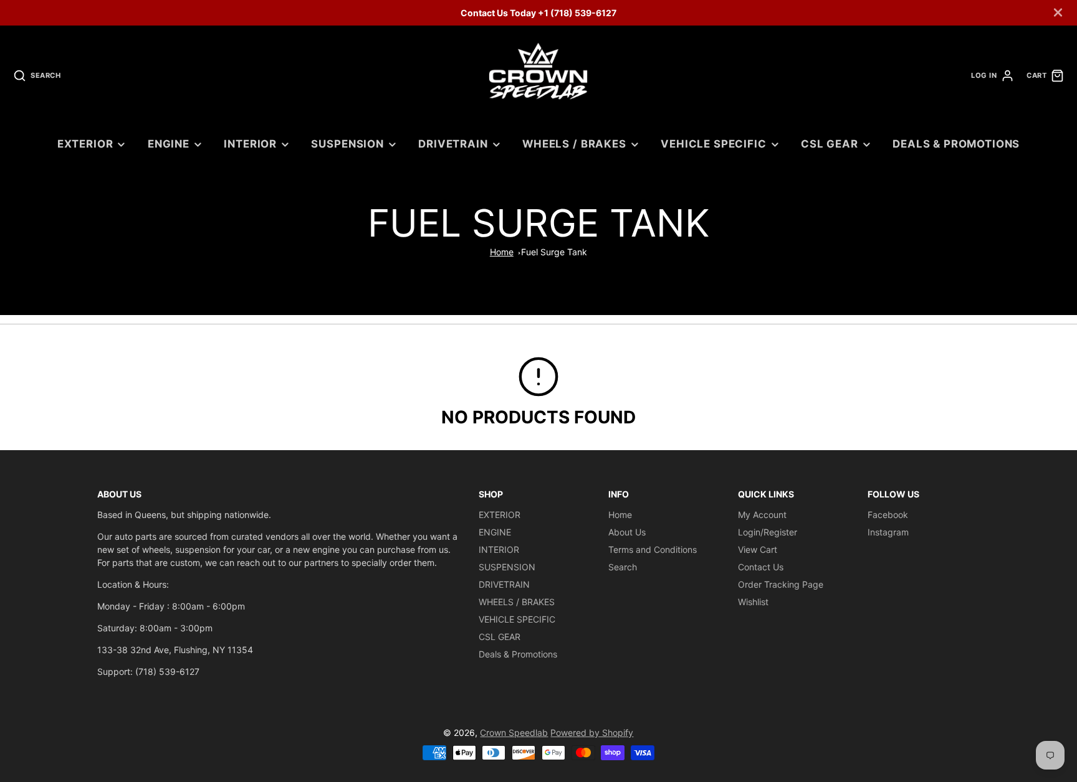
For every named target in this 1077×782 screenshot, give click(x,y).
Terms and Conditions (652, 549)
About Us (627, 532)
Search (622, 567)
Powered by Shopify (591, 732)
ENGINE (168, 144)
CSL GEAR (829, 144)
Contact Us (760, 567)
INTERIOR (250, 144)
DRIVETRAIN (452, 144)
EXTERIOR (85, 144)
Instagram (888, 532)
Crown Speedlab (514, 732)
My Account (762, 514)
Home (502, 252)
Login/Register (767, 532)
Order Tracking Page (780, 584)
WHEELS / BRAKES (574, 144)
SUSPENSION (347, 144)
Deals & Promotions (956, 144)
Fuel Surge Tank (554, 252)
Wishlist (753, 601)
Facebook (888, 514)
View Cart (757, 549)
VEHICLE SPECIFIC (713, 144)
